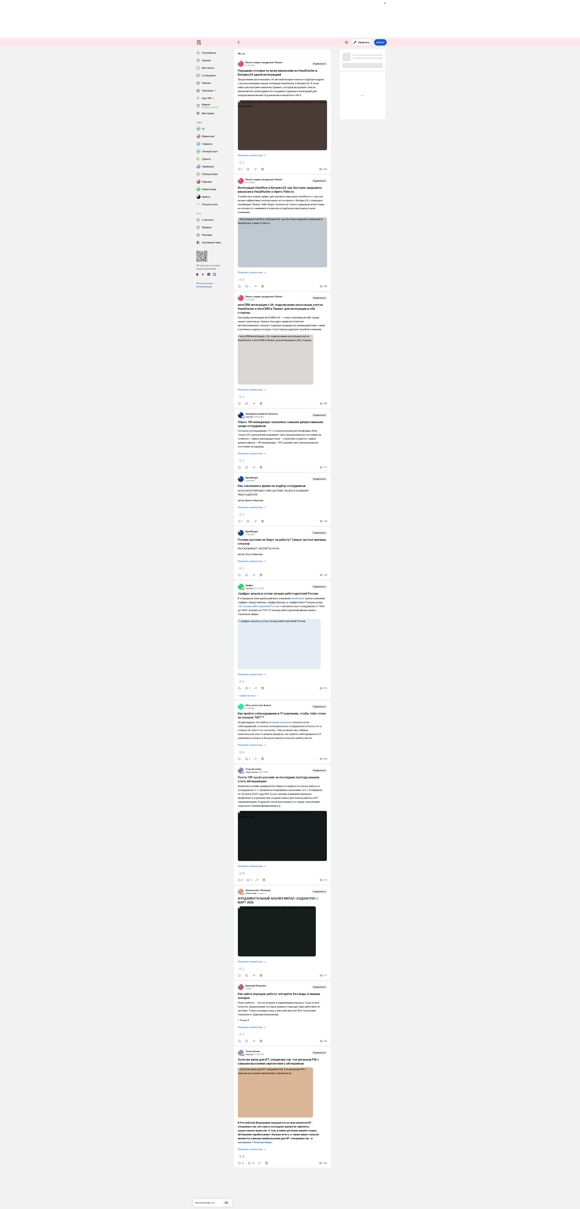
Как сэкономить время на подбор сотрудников (272, 486)
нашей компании (282, 722)
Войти (380, 42)
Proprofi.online (253, 769)
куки (213, 1203)
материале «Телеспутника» (255, 1142)
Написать (364, 42)
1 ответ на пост (247, 695)
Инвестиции (251, 893)
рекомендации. (204, 286)
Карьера (249, 417)
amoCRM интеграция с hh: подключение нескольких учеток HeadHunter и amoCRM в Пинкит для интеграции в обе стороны (280, 308)
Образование (252, 772)
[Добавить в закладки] (248, 169)
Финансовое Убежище (258, 890)
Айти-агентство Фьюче (258, 705)
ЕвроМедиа (251, 477)
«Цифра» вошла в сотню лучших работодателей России (278, 593)
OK (226, 1202)
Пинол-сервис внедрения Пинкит (264, 62)
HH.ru (271, 430)
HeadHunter (297, 598)
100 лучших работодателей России (258, 606)
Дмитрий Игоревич (255, 985)
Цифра (249, 585)
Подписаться (319, 64)
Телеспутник (253, 1051)
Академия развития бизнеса (262, 413)
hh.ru (256, 790)
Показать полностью (250, 155)
